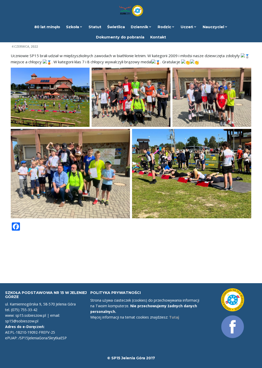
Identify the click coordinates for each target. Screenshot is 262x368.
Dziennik (140, 27)
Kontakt (158, 37)
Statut (95, 27)
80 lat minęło (47, 27)
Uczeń (187, 27)
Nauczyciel (214, 27)
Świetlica (116, 27)
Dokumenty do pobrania (120, 37)
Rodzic (165, 27)
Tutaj (174, 317)
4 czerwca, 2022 (25, 46)
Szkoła (73, 27)
